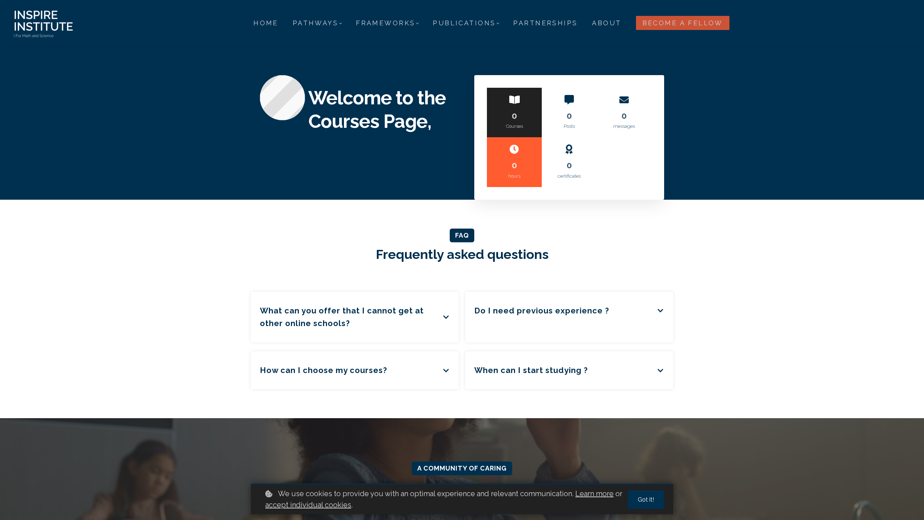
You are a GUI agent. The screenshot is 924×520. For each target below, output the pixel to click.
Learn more (594, 493)
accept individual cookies (308, 504)
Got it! (646, 499)
